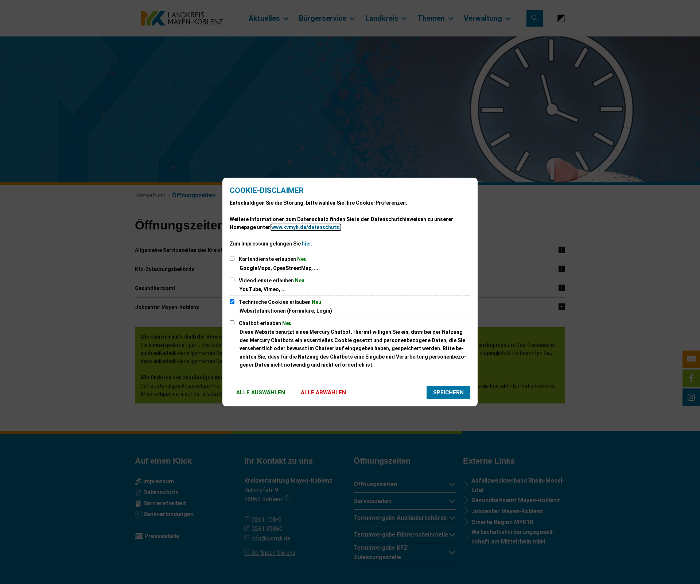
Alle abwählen (323, 392)
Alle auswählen (260, 392)
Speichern (448, 392)
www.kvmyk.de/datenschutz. (306, 227)
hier (306, 244)
